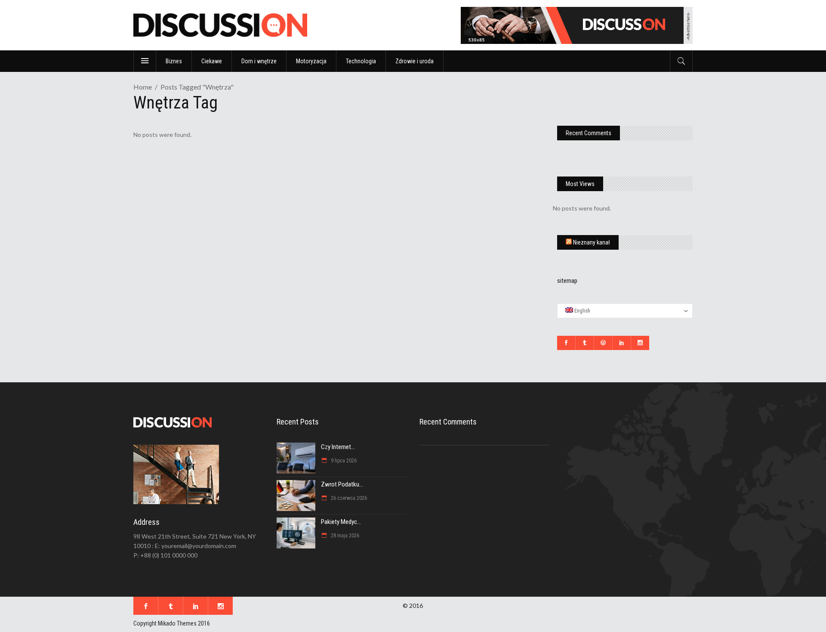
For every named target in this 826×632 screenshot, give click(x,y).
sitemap (567, 281)
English (581, 310)
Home (142, 87)
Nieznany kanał (591, 242)
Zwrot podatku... (342, 484)
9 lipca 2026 (343, 461)
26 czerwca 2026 (348, 498)
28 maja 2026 (344, 536)
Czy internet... (338, 447)
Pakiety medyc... (341, 522)
